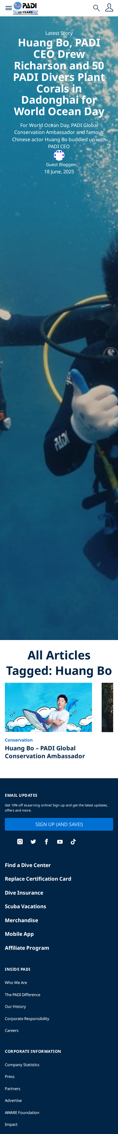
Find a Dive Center (28, 865)
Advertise (13, 1100)
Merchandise (21, 920)
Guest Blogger (60, 164)
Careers (11, 1030)
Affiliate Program (27, 947)
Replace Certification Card (38, 878)
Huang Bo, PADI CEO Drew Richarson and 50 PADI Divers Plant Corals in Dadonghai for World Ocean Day (59, 76)
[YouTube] (60, 842)
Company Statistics (22, 1064)
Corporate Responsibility (27, 1018)
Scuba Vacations (25, 906)
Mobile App (19, 933)
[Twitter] (33, 842)
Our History (15, 1006)
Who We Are (16, 982)
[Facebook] (47, 842)
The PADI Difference (22, 994)
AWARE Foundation (22, 1112)
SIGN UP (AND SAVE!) (59, 824)
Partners (12, 1088)
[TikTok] (73, 842)
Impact (11, 1124)
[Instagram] (20, 842)
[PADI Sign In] (109, 8)
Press (10, 1076)
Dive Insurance (24, 892)
